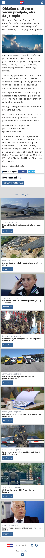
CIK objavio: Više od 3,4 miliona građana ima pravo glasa (21, 415)
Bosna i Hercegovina (22, 195)
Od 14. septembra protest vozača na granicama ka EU (18, 377)
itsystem (25, 551)
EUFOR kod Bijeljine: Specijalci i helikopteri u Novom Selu (21, 339)
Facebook (23, 172)
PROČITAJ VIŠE (7, 231)
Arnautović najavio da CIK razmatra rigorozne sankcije (22, 529)
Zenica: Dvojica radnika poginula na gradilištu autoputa (22, 264)
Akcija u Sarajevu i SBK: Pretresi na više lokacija (19, 491)
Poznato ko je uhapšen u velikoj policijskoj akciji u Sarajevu (21, 453)
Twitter (32, 172)
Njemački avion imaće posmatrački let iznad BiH (22, 226)
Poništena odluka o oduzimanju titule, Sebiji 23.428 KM (21, 302)
